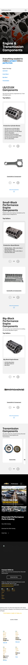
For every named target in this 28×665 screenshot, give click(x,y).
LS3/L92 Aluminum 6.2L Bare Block (13, 131)
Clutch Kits (12, 459)
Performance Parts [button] (6, 10)
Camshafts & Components (14, 290)
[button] (14, 191)
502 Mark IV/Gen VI (9, 363)
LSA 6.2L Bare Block (9, 132)
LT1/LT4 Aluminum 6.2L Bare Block (13, 135)
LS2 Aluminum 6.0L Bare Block (12, 128)
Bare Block (7, 365)
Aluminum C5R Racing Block (12, 134)
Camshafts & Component (14, 176)
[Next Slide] (18, 146)
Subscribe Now (14, 577)
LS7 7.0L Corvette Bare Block (11, 137)
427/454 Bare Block (9, 362)
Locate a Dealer (14, 619)
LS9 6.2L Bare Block (9, 138)
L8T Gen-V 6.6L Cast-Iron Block (12, 129)
